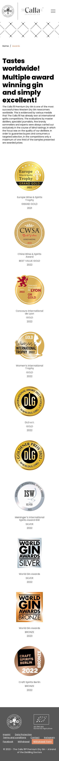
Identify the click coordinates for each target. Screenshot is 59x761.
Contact (35, 737)
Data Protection (23, 734)
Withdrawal (23, 741)
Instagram (49, 737)
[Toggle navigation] (53, 11)
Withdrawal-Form (42, 741)
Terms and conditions (14, 737)
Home (5, 46)
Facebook (8, 741)
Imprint (6, 734)
